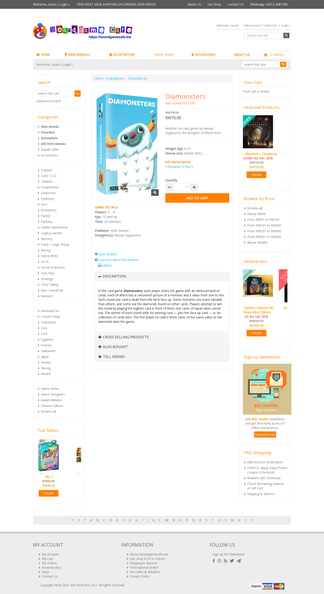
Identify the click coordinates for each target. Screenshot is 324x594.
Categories (115, 78)
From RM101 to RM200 (264, 221)
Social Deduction (53, 267)
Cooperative (49, 187)
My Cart (47, 559)
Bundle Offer (50, 149)
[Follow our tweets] (233, 561)
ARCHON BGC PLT (83, 585)
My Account (252, 25)
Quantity (171, 180)
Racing (45, 250)
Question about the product (118, 260)
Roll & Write (49, 256)
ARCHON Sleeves (53, 144)
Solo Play (47, 273)
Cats (44, 328)
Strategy (47, 279)
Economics (49, 210)
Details (59, 493)
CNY (44, 334)
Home (99, 78)
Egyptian (47, 339)
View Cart (270, 25)
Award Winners (51, 400)
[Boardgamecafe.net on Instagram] (220, 561)
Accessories (49, 155)
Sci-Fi (44, 262)
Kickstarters (49, 138)
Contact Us (236, 4)
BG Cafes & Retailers (145, 572)
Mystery (46, 239)
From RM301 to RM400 (264, 232)
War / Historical (52, 290)
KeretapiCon (50, 311)
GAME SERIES (164, 54)
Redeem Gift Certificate (264, 469)
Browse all (48, 411)
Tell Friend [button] (113, 357)
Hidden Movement (54, 227)
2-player (46, 170)
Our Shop (214, 4)
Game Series (50, 388)
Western (47, 296)
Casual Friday (50, 316)
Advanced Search (49, 101)
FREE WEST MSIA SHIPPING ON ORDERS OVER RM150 (116, 4)
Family (45, 216)
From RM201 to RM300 (264, 227)
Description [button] (114, 276)
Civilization (48, 322)
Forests (46, 345)
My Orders (49, 563)
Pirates (46, 362)
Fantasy (46, 221)
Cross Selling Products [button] (125, 337)
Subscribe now (265, 426)
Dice (44, 204)
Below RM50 (256, 209)
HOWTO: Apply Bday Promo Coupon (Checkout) (267, 461)
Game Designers (53, 394)
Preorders (48, 132)
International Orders (144, 567)
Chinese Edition (52, 406)
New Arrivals (50, 126)
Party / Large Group (55, 244)
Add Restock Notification (265, 453)
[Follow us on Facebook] (215, 561)
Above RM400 (257, 238)
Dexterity (47, 199)
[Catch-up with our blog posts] (226, 561)
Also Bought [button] (115, 347)
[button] (40, 470)
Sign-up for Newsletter (229, 554)
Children (46, 181)
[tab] (162, 276)
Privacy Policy (139, 576)
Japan (45, 357)
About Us (194, 4)
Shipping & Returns (260, 485)
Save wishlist (107, 254)
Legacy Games (51, 233)
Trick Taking (49, 284)
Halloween (48, 351)
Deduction (48, 193)
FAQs (46, 572)
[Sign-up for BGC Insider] (239, 561)
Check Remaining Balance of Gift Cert (265, 477)
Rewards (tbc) (51, 567)
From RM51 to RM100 (263, 215)
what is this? (182, 166)
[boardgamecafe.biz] (95, 31)
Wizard (46, 374)
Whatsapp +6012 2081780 (269, 4)
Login (63, 4)
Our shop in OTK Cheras (147, 559)
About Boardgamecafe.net (149, 554)
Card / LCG (48, 176)
